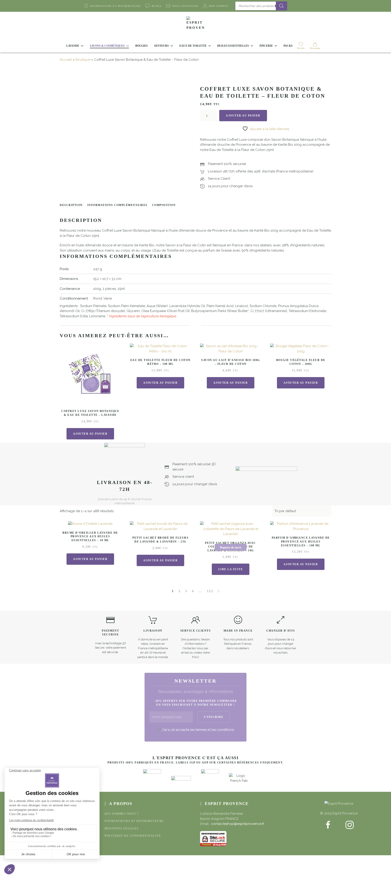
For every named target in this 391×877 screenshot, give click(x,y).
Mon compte (218, 6)
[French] (301, 5)
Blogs (156, 6)
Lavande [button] (72, 45)
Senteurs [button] (161, 45)
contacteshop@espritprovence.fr (237, 824)
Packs (288, 45)
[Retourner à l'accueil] (195, 25)
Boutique (83, 60)
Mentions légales (121, 828)
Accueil (66, 60)
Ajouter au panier (243, 115)
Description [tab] (71, 205)
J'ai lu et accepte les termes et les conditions (198, 730)
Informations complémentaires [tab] (117, 205)
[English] (296, 5)
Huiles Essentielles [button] (233, 45)
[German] (307, 5)
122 (210, 591)
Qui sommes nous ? (122, 813)
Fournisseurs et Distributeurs (115, 6)
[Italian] (312, 5)
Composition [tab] (164, 205)
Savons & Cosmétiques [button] (107, 45)
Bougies (141, 45)
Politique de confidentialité (133, 835)
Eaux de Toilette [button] (193, 45)
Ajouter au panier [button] (90, 433)
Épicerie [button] (266, 45)
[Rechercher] (281, 5)
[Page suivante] (218, 591)
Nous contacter (185, 6)
